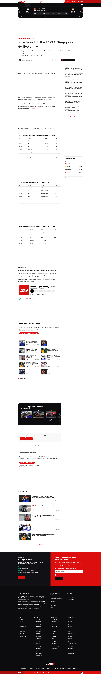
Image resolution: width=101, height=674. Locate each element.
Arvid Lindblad (38, 641)
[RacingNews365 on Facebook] (69, 2)
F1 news (27, 4)
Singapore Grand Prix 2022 (26, 38)
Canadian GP (54, 626)
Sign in (21, 577)
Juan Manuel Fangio (72, 643)
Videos (53, 4)
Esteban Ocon (38, 638)
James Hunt (70, 629)
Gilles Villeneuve (71, 628)
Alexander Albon (39, 648)
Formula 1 (38, 381)
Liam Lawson (38, 650)
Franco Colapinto (39, 653)
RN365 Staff (24, 59)
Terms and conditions (40, 668)
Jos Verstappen (71, 634)
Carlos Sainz (38, 634)
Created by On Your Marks (65, 668)
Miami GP (54, 624)
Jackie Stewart (71, 631)
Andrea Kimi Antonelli (40, 629)
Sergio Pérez (38, 636)
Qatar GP (54, 650)
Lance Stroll (38, 645)
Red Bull (21, 619)
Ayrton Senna (70, 626)
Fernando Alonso (36, 603)
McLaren (21, 621)
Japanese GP (54, 623)
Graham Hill (70, 646)
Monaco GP (54, 628)
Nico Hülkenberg (39, 646)
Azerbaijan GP (54, 643)
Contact (56, 668)
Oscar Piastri (38, 633)
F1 (49, 381)
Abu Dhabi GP (54, 651)
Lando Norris (21, 604)
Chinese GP (54, 621)
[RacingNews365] (21, 2)
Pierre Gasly (38, 643)
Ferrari (21, 99)
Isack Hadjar (38, 631)
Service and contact (72, 597)
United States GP (55, 646)
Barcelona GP (54, 629)
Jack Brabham (71, 650)
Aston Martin (22, 629)
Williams (21, 634)
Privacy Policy (49, 668)
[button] (28, 10)
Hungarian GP (54, 636)
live (30, 108)
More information (51, 16)
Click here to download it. (24, 466)
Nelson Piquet (70, 648)
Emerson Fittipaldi (71, 645)
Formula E (64, 4)
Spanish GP (54, 641)
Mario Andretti (71, 653)
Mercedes (22, 624)
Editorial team (24, 668)
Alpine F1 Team (23, 626)
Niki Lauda (70, 638)
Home (23, 4)
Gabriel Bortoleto (39, 655)
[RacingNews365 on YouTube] (74, 2)
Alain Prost (70, 621)
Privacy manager (76, 668)
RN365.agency (71, 599)
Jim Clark (70, 636)
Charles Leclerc (36, 604)
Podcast (59, 4)
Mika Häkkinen (71, 633)
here (34, 108)
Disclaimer (31, 668)
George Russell (27, 604)
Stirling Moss (70, 641)
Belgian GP (54, 634)
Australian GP (54, 619)
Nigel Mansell (70, 640)
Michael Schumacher (72, 623)
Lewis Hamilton (39, 626)
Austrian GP (54, 631)
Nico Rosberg (70, 619)
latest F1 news (25, 596)
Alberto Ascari (70, 624)
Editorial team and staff (73, 596)
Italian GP (54, 640)
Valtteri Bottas (38, 640)
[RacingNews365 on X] (71, 2)
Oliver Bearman (39, 651)
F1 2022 (32, 381)
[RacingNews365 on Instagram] (67, 2)
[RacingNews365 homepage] (19, 5)
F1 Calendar (33, 4)
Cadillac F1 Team (23, 636)
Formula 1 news (44, 381)
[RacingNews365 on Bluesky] (73, 2)
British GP (54, 633)
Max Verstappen (43, 99)
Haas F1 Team (22, 631)
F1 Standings (41, 4)
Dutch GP (54, 638)
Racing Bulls (22, 633)
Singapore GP (54, 645)
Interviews (48, 4)
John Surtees (70, 651)
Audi (20, 628)
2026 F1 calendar (28, 606)
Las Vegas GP (54, 648)
